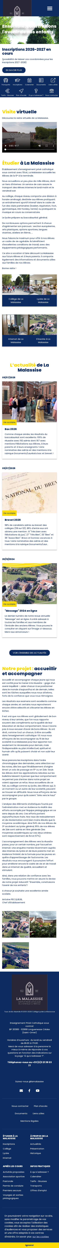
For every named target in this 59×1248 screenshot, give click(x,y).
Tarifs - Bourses (38, 1181)
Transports (36, 1185)
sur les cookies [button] (41, 1236)
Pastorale (8, 1181)
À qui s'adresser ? (39, 1171)
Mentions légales (29, 1120)
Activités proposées (13, 1171)
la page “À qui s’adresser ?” (29, 1055)
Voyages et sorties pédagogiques (13, 1196)
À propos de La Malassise (39, 1137)
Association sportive (14, 1176)
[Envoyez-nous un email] (21, 1090)
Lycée (6, 1153)
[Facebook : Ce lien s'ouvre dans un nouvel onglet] (29, 1090)
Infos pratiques (40, 1166)
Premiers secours (12, 1190)
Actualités (35, 1143)
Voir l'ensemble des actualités (29, 652)
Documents (21, 1113)
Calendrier (35, 1176)
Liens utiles (38, 1113)
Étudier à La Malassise (10, 1137)
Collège (7, 1148)
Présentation (37, 1148)
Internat (7, 1157)
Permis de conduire (13, 1185)
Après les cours (13, 1166)
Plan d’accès (40, 1106)
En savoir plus (14, 70)
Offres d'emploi (38, 1190)
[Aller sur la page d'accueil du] (17, 14)
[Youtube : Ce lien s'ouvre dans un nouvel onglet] (37, 1090)
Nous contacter (20, 1106)
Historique (35, 1153)
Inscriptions (9, 1143)
